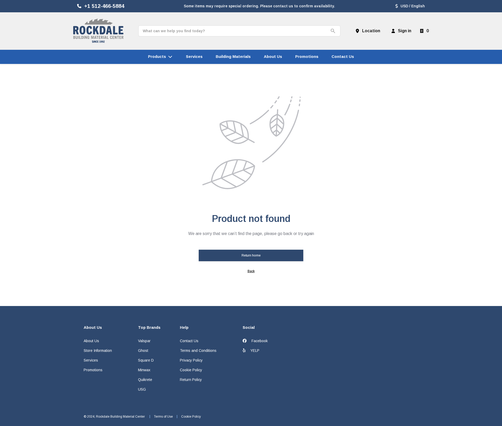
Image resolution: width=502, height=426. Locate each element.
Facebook (259, 341)
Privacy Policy (191, 360)
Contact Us (189, 341)
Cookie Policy (191, 370)
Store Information (98, 350)
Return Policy (191, 380)
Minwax (144, 370)
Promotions (93, 370)
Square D (146, 360)
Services (91, 360)
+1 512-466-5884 (104, 6)
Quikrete (145, 380)
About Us (91, 341)
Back (251, 271)
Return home (251, 255)
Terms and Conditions (198, 350)
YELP (254, 350)
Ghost (143, 350)
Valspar (144, 341)
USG (142, 389)
